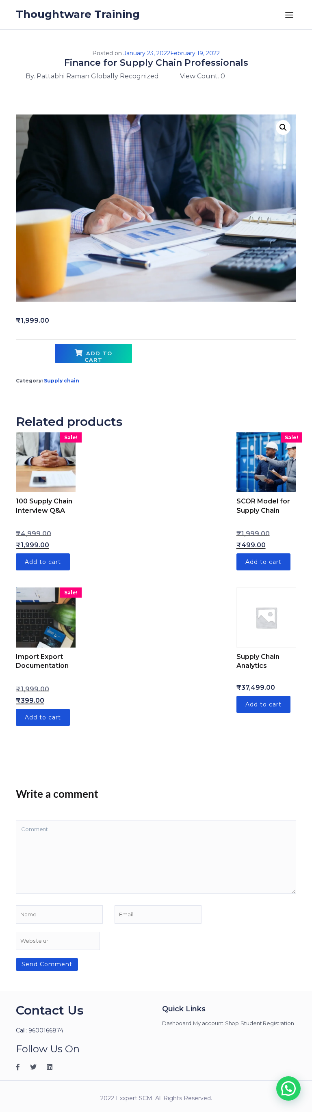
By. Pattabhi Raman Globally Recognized (92, 76)
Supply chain (61, 381)
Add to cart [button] (43, 562)
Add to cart (98, 356)
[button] (283, 127)
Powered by (165, 1011)
